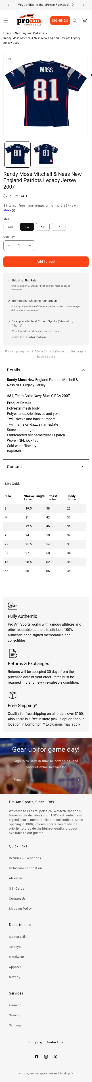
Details (13, 370)
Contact (14, 466)
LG (27, 227)
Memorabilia (18, 936)
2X (58, 227)
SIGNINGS (60, 20)
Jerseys (15, 947)
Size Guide (13, 483)
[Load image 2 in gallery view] (46, 154)
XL (43, 227)
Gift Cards (16, 888)
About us (16, 878)
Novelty (14, 977)
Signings (15, 1025)
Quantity (9, 236)
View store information (29, 337)
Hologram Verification (25, 868)
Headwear (16, 957)
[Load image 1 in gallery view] (17, 154)
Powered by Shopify (60, 1073)
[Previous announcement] (8, 5)
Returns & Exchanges (25, 858)
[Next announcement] (84, 5)
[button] (5, 20)
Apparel (15, 967)
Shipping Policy (20, 908)
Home (7, 33)
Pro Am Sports (38, 1073)
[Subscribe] (78, 780)
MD (13, 228)
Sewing (14, 1015)
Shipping (35, 1042)
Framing (15, 1005)
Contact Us (17, 898)
